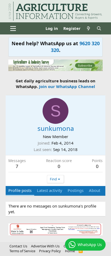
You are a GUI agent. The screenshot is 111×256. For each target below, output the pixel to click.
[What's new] (88, 28)
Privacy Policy (50, 250)
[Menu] (13, 28)
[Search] (99, 28)
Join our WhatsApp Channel (67, 86)
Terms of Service (22, 250)
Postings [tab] (76, 190)
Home (70, 250)
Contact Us (18, 246)
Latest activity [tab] (49, 190)
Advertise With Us (45, 246)
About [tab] (94, 190)
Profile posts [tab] (20, 190)
